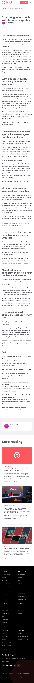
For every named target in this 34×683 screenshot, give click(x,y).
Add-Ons (21, 630)
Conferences (21, 593)
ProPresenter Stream (7, 590)
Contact (20, 607)
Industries (22, 571)
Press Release (8, 466)
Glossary (4, 623)
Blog (7, 7)
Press (19, 610)
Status (22, 677)
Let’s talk (24, 410)
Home (3, 7)
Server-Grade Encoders (8, 584)
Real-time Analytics (7, 643)
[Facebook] (10, 665)
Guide (11, 7)
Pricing (4, 594)
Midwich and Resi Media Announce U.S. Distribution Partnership (16, 469)
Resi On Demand (6, 581)
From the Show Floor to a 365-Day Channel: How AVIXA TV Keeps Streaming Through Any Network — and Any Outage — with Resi (16, 510)
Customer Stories (9, 505)
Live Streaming (6, 574)
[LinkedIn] (3, 665)
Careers (20, 613)
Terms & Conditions (6, 677)
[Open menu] (30, 2)
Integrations (5, 626)
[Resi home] (7, 2)
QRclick (4, 640)
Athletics (20, 584)
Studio (3, 633)
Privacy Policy (16, 677)
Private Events (22, 599)
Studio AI (20, 633)
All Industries (21, 574)
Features (5, 630)
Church (20, 577)
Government (21, 587)
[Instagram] (14, 665)
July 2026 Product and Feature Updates (16, 548)
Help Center (5, 610)
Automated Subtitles (23, 640)
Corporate (21, 596)
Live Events (21, 590)
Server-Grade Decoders (8, 587)
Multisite (4, 577)
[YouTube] (7, 665)
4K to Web (5, 649)
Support (5, 603)
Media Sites (5, 636)
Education (21, 581)
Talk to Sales (24, 2)
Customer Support (6, 607)
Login (13, 655)
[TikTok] (18, 665)
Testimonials (5, 619)
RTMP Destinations (23, 636)
